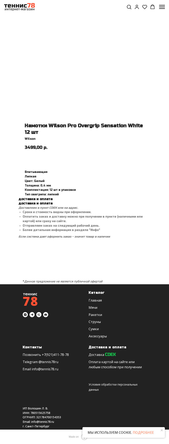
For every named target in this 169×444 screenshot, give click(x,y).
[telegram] (32, 314)
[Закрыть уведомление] (162, 430)
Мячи (93, 307)
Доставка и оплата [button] (107, 347)
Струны (95, 321)
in (33, 369)
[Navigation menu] (162, 7)
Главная (95, 300)
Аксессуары (98, 336)
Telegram (30, 362)
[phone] (38, 314)
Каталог (97, 293)
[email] (45, 314)
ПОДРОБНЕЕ (143, 432)
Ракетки (95, 314)
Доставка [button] (96, 354)
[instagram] (25, 314)
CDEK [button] (110, 354)
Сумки (94, 329)
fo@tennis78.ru (46, 369)
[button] (129, 6)
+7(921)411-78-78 (55, 354)
